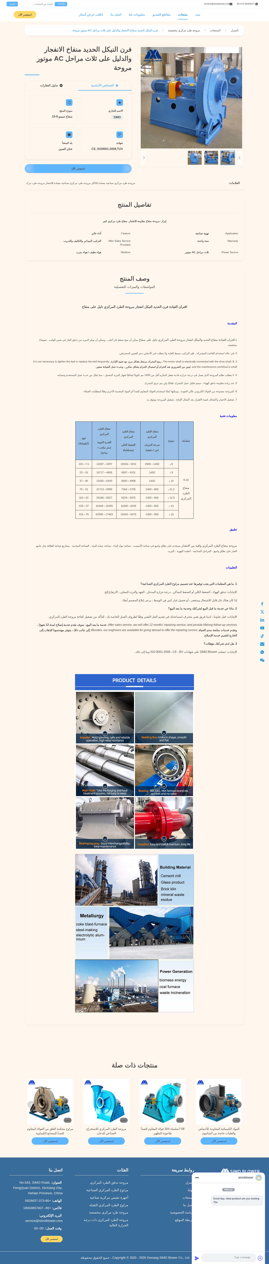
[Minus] (197, 1177)
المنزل (189, 1182)
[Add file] (260, 1258)
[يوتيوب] (264, 628)
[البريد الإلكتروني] (264, 644)
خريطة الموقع (184, 1220)
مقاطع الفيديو (162, 14)
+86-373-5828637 (246, 4)
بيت (197, 14)
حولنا (191, 1190)
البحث (12, 4)
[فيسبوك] (264, 604)
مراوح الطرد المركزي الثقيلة (108, 1205)
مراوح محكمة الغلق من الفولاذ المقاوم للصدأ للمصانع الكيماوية (50, 1131)
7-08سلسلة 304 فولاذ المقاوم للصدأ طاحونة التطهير (162, 1131)
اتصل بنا (116, 14)
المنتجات (188, 1197)
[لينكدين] (264, 620)
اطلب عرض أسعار (91, 14)
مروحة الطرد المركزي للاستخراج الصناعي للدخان (106, 1131)
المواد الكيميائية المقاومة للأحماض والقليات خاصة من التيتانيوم (218, 1131)
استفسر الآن (25, 14)
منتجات (183, 14)
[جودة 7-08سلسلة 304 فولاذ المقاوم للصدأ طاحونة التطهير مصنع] (162, 1102)
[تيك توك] (264, 636)
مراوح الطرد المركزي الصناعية (107, 1190)
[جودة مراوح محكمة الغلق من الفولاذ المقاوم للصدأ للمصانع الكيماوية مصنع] (50, 1102)
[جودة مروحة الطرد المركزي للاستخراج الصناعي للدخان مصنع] (106, 1102)
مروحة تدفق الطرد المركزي (109, 1182)
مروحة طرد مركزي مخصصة (108, 1212)
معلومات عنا (137, 14)
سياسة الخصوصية (182, 1212)
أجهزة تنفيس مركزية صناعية (109, 1197)
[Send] (197, 1258)
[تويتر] (264, 612)
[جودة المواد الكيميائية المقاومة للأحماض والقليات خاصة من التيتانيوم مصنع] (219, 1102)
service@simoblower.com (216, 4)
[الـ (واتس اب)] (264, 652)
